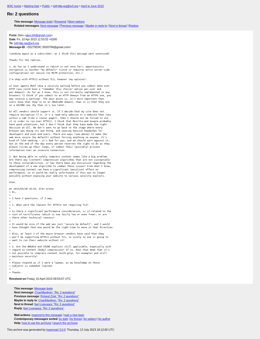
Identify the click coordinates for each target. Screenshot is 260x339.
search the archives (65, 322)
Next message (49, 25)
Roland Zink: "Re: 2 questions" (60, 296)
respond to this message (46, 315)
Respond (60, 21)
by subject (90, 318)
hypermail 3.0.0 (55, 329)
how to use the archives (36, 322)
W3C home (14, 6)
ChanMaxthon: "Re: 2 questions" (55, 292)
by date (63, 318)
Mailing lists (31, 6)
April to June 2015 (92, 6)
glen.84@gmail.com (38, 35)
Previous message (72, 25)
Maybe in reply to (96, 25)
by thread (76, 318)
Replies (133, 25)
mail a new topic (74, 315)
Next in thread (118, 25)
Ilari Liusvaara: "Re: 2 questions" (54, 304)
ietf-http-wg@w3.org (65, 6)
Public (46, 6)
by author (104, 318)
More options (76, 21)
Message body (43, 21)
